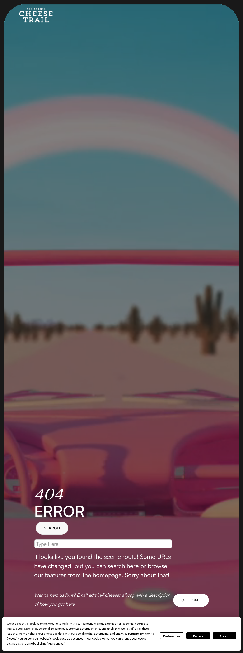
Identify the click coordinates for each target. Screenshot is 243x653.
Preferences (171, 636)
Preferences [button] (55, 643)
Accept (224, 636)
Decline (198, 636)
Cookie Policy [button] (100, 638)
